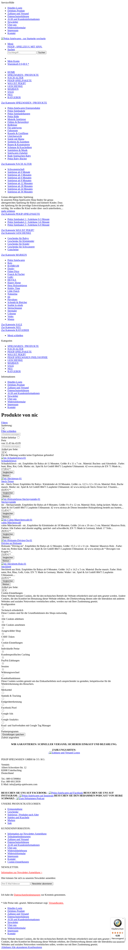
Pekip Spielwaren (16, 260)
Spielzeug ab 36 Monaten (20, 191)
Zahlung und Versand (18, 13)
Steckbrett (6, 566)
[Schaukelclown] (13, 458)
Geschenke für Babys (18, 238)
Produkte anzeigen (10, 434)
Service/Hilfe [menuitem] (20, 18)
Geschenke (12, 812)
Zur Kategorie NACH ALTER (16, 164)
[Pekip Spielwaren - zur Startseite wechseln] (23, 38)
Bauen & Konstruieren (18, 144)
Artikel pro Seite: (9, 449)
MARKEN (13, 363)
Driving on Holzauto (11, 543)
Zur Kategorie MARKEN (14, 255)
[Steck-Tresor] (11, 478)
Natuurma (12, 294)
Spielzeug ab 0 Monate (18, 172)
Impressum (12, 30)
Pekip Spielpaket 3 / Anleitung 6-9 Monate (28, 225)
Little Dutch (13, 291)
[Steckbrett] (13, 563)
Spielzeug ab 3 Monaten (19, 175)
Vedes (10, 316)
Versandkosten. (56, 903)
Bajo (9, 263)
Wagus (10, 319)
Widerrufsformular (16, 27)
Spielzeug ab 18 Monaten (20, 186)
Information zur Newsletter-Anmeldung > (21, 872)
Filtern (4, 422)
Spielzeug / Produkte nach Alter (23, 814)
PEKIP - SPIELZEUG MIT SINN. (24, 46)
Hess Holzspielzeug (17, 285)
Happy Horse (14, 282)
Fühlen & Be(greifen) (18, 122)
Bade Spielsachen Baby (19, 155)
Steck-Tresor (7, 481)
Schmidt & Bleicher (17, 302)
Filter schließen (8, 431)
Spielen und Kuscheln (18, 817)
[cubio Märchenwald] (16, 519)
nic (8, 296)
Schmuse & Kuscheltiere (19, 147)
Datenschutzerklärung (18, 16)
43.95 (18, 443)
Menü (10, 43)
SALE (10, 365)
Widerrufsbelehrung (17, 850)
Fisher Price (13, 271)
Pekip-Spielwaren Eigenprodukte (23, 108)
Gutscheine (13, 249)
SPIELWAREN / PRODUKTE (23, 346)
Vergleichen (7, 472)
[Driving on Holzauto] (16, 540)
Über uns (12, 24)
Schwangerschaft (15, 169)
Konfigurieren (35, 947)
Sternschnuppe (14, 308)
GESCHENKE (15, 360)
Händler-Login (14, 8)
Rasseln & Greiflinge (17, 133)
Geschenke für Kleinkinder (20, 241)
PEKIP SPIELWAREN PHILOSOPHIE (27, 357)
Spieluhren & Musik (17, 150)
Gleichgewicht (14, 136)
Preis (3, 440)
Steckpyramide (8, 502)
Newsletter (12, 22)
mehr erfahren (8, 211)
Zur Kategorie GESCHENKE (16, 233)
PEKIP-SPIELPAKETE (19, 351)
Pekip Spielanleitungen (18, 113)
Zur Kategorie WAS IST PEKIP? (17, 230)
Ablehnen (6, 947)
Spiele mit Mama (15, 139)
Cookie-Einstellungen (18, 861)
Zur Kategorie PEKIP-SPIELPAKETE (20, 214)
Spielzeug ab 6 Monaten (19, 177)
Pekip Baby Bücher (17, 158)
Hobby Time (13, 288)
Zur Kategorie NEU (11, 327)
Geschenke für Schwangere (21, 246)
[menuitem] (67, 8)
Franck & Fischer (16, 274)
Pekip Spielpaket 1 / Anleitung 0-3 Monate (28, 219)
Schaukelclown (8, 460)
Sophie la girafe (15, 305)
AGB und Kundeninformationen (23, 19)
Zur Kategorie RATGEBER (15, 330)
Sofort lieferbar (9, 437)
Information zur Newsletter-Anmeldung (27, 833)
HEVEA (11, 280)
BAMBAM (13, 265)
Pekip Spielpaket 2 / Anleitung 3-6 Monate (28, 222)
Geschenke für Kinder (18, 244)
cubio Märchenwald (11, 522)
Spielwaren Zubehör (17, 153)
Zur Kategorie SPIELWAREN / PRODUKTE (24, 102)
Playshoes (12, 299)
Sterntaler (12, 310)
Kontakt (11, 33)
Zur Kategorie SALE (11, 324)
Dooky (10, 268)
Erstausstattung (14, 809)
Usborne (11, 313)
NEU (10, 368)
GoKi (10, 277)
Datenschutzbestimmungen (27, 894)
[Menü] (123, 919)
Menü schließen (15, 335)
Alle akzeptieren (19, 947)
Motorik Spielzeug (16, 119)
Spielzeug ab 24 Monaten (20, 189)
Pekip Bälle (13, 116)
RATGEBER (14, 371)
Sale (9, 823)
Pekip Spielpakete (16, 110)
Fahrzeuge (12, 130)
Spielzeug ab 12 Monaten (20, 183)
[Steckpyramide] (20, 499)
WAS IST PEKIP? (16, 354)
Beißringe (12, 125)
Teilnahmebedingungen (19, 836)
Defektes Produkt (16, 10)
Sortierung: (6, 425)
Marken (11, 820)
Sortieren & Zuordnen (18, 141)
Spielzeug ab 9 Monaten (19, 180)
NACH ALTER (15, 349)
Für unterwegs (14, 127)
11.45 (9, 443)
